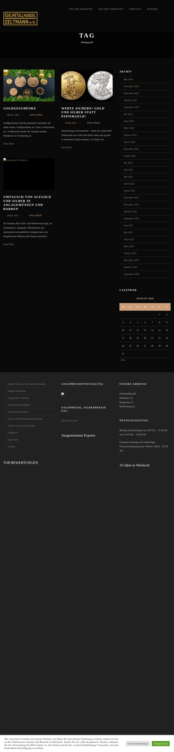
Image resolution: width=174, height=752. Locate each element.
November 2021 (131, 204)
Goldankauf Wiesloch (18, 412)
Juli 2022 (128, 163)
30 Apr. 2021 (13, 215)
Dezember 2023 (131, 93)
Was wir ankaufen (81, 9)
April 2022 (129, 183)
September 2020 (131, 274)
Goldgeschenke (19, 108)
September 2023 (131, 107)
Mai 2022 (128, 177)
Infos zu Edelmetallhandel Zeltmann (25, 419)
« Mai (122, 360)
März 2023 (129, 128)
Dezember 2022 (131, 149)
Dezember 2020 (131, 260)
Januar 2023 (129, 142)
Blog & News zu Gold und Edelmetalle (26, 384)
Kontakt (152, 9)
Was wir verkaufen (111, 9)
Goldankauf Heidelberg (19, 405)
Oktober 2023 (130, 100)
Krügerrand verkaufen (18, 398)
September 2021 (131, 218)
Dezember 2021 (131, 197)
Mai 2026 (128, 79)
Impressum (13, 439)
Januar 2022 (129, 190)
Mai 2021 (128, 232)
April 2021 (129, 239)
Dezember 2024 (131, 86)
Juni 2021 (128, 225)
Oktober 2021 (130, 211)
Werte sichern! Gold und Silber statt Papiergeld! (83, 112)
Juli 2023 (128, 114)
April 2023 (129, 121)
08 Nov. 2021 (13, 115)
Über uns (135, 9)
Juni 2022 (128, 170)
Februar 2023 (130, 135)
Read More (8, 143)
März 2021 (129, 246)
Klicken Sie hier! (69, 420)
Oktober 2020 (130, 267)
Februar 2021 (130, 253)
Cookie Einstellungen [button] (138, 743)
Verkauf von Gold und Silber (22, 426)
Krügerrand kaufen (17, 391)
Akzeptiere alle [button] (161, 743)
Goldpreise (13, 432)
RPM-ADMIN (36, 115)
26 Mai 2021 (71, 123)
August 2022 (130, 156)
